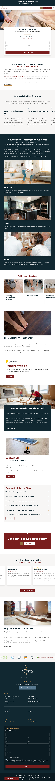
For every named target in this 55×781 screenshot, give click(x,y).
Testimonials (31, 711)
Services (6, 694)
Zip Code (7, 745)
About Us (7, 709)
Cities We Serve (32, 721)
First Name (8, 42)
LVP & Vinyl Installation (33, 699)
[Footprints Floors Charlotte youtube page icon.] (28, 681)
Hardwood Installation (9, 699)
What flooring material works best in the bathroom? (21, 501)
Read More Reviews (27, 590)
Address (7, 741)
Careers (30, 714)
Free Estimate (47, 7)
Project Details (8, 752)
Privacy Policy (18, 763)
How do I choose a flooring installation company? (20, 510)
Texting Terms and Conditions (12, 757)
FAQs (5, 714)
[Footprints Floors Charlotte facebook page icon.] (24, 681)
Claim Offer (10, 476)
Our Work (31, 719)
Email (29, 45)
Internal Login (33, 779)
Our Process (7, 711)
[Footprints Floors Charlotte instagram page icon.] (26, 681)
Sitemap (44, 777)
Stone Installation (8, 703)
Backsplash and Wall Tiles (34, 701)
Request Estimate (27, 52)
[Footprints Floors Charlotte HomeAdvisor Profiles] (24, 657)
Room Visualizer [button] (11, 778)
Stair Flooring (31, 703)
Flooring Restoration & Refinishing (11, 298)
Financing (10, 376)
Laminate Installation (9, 701)
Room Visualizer (9, 721)
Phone (7, 45)
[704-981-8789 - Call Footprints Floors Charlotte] (41, 8)
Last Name (30, 42)
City (29, 741)
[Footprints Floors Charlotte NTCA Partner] (4, 657)
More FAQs (10, 518)
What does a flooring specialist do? (16, 492)
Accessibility (38, 777)
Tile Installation (32, 296)
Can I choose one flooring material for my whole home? (22, 505)
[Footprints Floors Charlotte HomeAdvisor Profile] (10, 657)
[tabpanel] (16, 117)
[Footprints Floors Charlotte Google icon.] (30, 681)
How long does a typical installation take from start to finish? (24, 514)
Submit (27, 766)
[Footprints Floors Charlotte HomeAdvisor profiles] (17, 657)
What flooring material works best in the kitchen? (20, 496)
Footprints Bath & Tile (26, 687)
